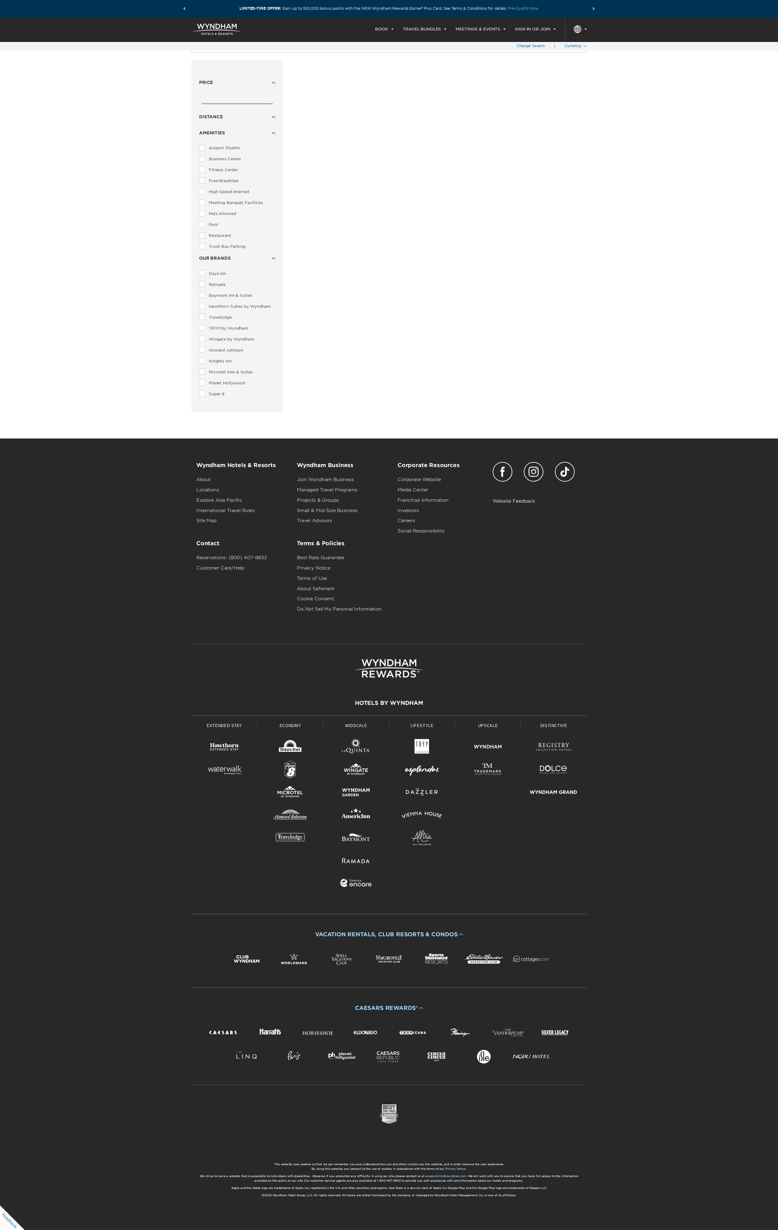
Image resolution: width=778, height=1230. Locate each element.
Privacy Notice (313, 568)
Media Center (413, 490)
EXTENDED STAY (224, 725)
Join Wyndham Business (325, 479)
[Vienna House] (422, 816)
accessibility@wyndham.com (445, 1176)
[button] (184, 8)
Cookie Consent (315, 598)
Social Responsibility (421, 531)
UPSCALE (488, 725)
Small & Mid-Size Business (327, 510)
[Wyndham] (488, 748)
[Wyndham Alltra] (422, 839)
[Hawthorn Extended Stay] (224, 748)
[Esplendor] (422, 771)
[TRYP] (422, 748)
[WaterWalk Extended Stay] (224, 771)
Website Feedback (514, 501)
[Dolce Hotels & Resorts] (553, 771)
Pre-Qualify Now (523, 8)
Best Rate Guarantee (320, 557)
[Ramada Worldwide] (356, 861)
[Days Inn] (290, 748)
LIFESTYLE (422, 725)
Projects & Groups (318, 500)
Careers (406, 520)
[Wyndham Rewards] (389, 668)
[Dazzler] (422, 793)
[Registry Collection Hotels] (553, 748)
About (203, 479)
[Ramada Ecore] (356, 884)
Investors (408, 510)
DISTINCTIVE (553, 725)
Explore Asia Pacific (219, 500)
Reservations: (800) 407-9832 (231, 557)
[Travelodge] (290, 839)
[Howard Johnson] (290, 816)
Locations (207, 490)
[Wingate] (356, 771)
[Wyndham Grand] (553, 793)
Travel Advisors (314, 520)
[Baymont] (356, 839)
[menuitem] (384, 29)
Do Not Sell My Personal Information (339, 609)
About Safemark (316, 588)
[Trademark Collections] (488, 771)
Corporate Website (419, 479)
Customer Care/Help (220, 568)
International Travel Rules (225, 510)
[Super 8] (290, 771)
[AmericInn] (356, 816)
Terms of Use (312, 578)
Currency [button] (573, 45)
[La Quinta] (356, 748)
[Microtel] (290, 793)
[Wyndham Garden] (356, 793)
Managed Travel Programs (327, 490)
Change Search (531, 45)
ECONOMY (290, 725)
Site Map (206, 520)
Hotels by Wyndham (389, 703)
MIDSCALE (356, 725)
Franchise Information (423, 500)
